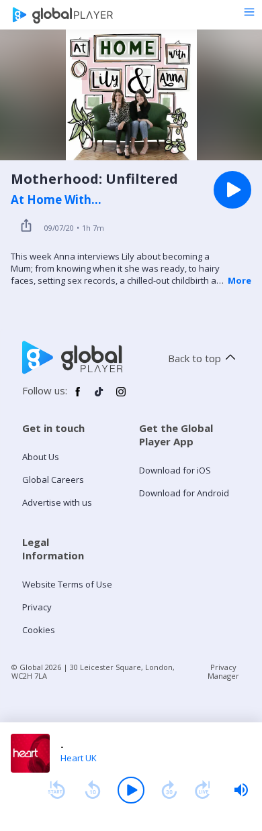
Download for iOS (175, 470)
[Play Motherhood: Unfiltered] (232, 190)
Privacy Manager (223, 671)
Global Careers (53, 480)
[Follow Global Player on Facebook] (78, 397)
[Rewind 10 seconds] (92, 790)
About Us (40, 457)
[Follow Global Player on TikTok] (99, 397)
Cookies (38, 630)
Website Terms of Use (67, 584)
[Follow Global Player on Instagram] (121, 397)
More (239, 280)
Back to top (194, 358)
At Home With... (56, 199)
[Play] (131, 790)
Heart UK (78, 758)
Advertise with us (57, 502)
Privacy (37, 607)
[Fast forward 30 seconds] (169, 790)
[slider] (241, 790)
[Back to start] (56, 790)
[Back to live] (202, 790)
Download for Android (184, 493)
